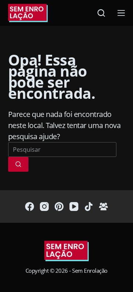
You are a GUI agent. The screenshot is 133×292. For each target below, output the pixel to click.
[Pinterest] (59, 206)
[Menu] (121, 13)
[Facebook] (29, 206)
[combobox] (62, 149)
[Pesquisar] (101, 13)
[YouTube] (73, 206)
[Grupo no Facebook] (103, 206)
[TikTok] (88, 206)
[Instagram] (44, 206)
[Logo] (66, 251)
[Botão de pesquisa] (18, 164)
